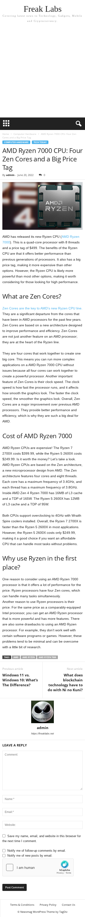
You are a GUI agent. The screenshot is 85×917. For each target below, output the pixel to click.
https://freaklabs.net (42, 733)
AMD (15, 657)
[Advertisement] (42, 68)
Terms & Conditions (22, 904)
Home (5, 134)
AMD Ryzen (28, 657)
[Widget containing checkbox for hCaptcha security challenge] (38, 867)
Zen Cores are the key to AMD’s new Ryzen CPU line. (42, 308)
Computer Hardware (24, 134)
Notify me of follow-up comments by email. (36, 850)
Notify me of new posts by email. (29, 855)
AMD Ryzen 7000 (47, 657)
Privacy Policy (48, 904)
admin (10, 175)
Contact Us (68, 904)
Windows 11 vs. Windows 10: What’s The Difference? (20, 680)
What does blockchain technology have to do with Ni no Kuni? (65, 682)
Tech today (40, 142)
